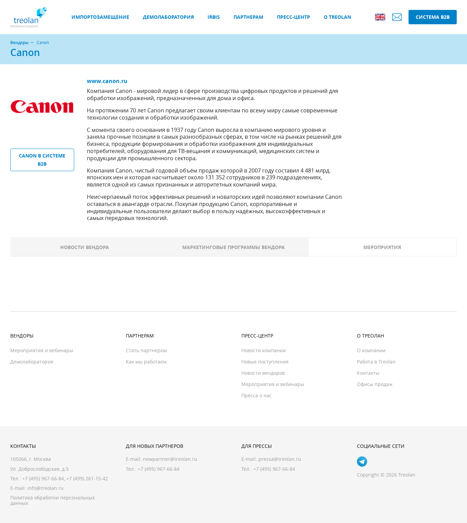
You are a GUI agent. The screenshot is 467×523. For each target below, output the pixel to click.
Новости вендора (84, 247)
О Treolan (337, 17)
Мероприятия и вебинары (41, 350)
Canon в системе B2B (42, 159)
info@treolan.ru (45, 488)
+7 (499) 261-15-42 (87, 478)
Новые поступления (265, 361)
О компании (371, 350)
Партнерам (248, 17)
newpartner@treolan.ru (170, 459)
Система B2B (433, 17)
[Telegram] (362, 461)
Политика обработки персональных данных (52, 500)
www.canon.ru (107, 81)
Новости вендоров (263, 373)
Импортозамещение (100, 17)
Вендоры (19, 42)
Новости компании (263, 350)
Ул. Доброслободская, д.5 (39, 469)
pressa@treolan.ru (279, 459)
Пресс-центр (293, 17)
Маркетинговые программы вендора (233, 247)
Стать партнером (146, 350)
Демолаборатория (168, 17)
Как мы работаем (146, 361)
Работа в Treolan (376, 361)
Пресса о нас (256, 395)
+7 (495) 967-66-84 (43, 478)
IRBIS (214, 17)
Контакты (368, 373)
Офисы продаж (374, 384)
